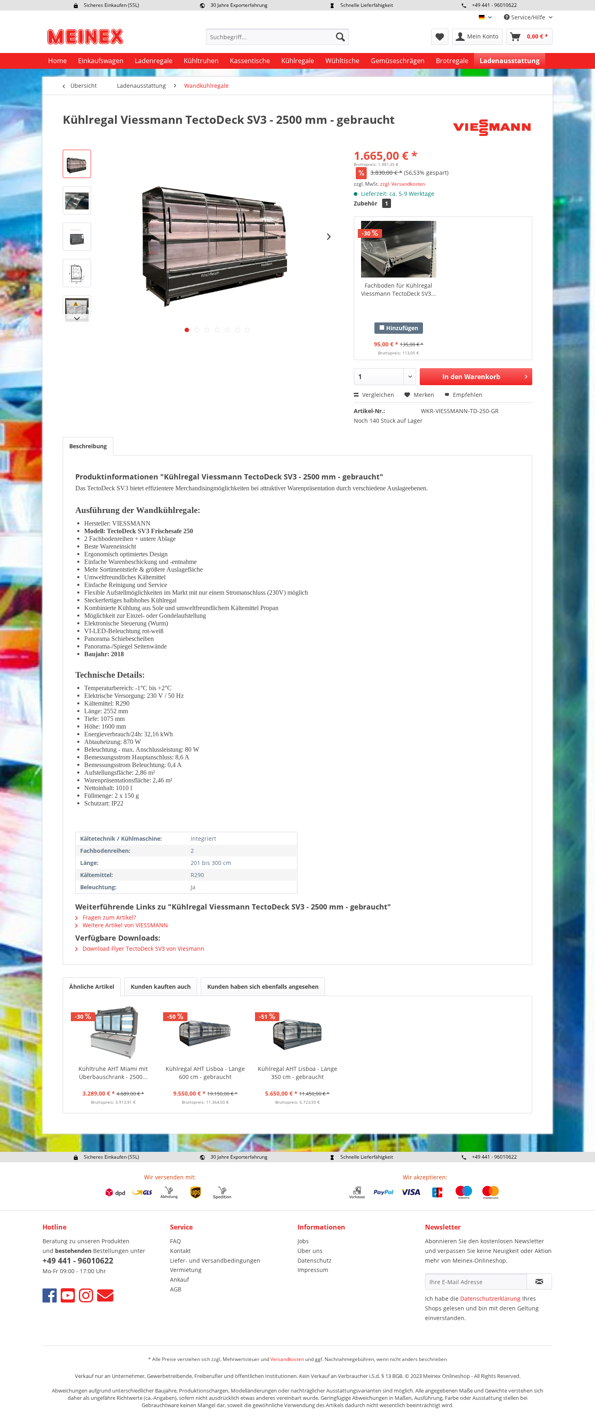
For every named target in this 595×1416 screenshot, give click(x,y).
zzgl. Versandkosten (402, 183)
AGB (175, 1289)
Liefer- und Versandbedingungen (215, 1260)
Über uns (310, 1251)
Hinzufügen (401, 328)
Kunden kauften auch (161, 986)
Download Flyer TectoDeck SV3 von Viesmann (142, 948)
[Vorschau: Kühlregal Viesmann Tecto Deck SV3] (77, 164)
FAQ (175, 1241)
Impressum (313, 1270)
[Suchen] (340, 37)
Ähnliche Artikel (91, 986)
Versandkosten (287, 1359)
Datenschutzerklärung (490, 1298)
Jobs (303, 1241)
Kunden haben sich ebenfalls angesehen (263, 986)
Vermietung (186, 1270)
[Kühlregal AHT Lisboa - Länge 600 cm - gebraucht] (206, 1032)
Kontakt (180, 1251)
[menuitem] (277, 37)
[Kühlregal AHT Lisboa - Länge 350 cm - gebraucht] (297, 1032)
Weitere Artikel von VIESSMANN (124, 925)
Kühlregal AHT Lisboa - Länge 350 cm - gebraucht (297, 1073)
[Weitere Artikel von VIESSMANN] (491, 127)
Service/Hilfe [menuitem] (528, 17)
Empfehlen (466, 395)
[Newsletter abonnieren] (539, 1282)
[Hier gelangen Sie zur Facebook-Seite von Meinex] (49, 1295)
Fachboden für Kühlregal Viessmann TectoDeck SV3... (398, 289)
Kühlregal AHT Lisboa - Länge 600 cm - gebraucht (205, 1073)
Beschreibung (88, 446)
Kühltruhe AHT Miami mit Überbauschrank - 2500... (113, 1073)
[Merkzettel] (439, 37)
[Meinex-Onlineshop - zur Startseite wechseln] (85, 39)
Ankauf (179, 1279)
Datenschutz (315, 1260)
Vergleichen (377, 395)
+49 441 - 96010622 (494, 5)
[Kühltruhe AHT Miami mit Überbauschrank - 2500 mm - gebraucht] (113, 1032)
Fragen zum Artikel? (108, 917)
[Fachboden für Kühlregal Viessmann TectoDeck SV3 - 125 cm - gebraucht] (398, 249)
